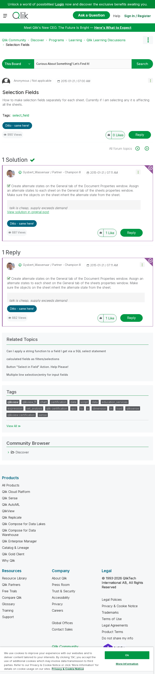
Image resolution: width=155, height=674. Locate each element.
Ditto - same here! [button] (17, 125)
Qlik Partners (11, 585)
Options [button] (148, 40)
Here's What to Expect (112, 28)
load (119, 408)
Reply (139, 135)
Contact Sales (62, 629)
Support (8, 617)
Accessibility (61, 598)
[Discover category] (8, 452)
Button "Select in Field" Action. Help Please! (37, 366)
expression (14, 408)
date (73, 402)
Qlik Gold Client (13, 554)
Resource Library (14, 578)
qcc (73, 408)
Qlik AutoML (11, 505)
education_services (115, 402)
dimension (99, 408)
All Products (10, 485)
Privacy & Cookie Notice (120, 606)
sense (43, 415)
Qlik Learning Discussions (106, 40)
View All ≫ (13, 426)
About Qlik (59, 578)
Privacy (57, 604)
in (111, 408)
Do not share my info (118, 638)
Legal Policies (112, 600)
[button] (150, 80)
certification (58, 402)
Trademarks (110, 612)
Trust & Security (63, 591)
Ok (127, 655)
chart (43, 402)
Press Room (61, 585)
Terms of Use (112, 619)
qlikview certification (21, 415)
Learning (75, 40)
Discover (37, 40)
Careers (57, 610)
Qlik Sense (10, 498)
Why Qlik (8, 560)
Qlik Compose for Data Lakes (23, 524)
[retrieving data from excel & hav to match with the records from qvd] (139, 148)
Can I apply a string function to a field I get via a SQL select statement (56, 351)
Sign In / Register (137, 16)
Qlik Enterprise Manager (19, 541)
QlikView (8, 511)
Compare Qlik (12, 598)
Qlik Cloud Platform (16, 492)
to (81, 408)
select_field (21, 115)
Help (116, 16)
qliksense (132, 408)
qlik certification (56, 408)
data (95, 402)
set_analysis (34, 408)
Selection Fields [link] (17, 45)
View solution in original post (28, 212)
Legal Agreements (115, 625)
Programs (56, 40)
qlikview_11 (29, 402)
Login (59, 4)
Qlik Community (14, 40)
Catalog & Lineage (15, 548)
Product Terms (112, 632)
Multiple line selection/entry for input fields (37, 374)
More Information (127, 663)
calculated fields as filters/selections (32, 359)
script (84, 402)
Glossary (8, 604)
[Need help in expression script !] (146, 148)
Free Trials (9, 591)
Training (7, 610)
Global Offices (62, 623)
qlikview (12, 402)
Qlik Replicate (12, 517)
